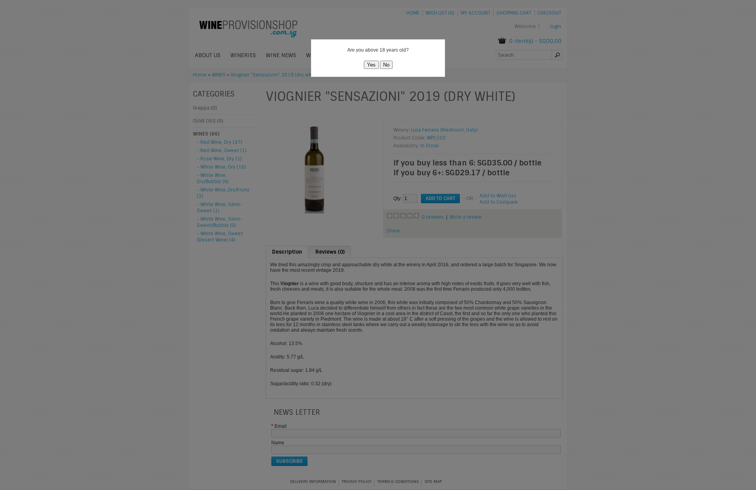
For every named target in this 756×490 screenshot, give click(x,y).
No (386, 65)
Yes (371, 65)
